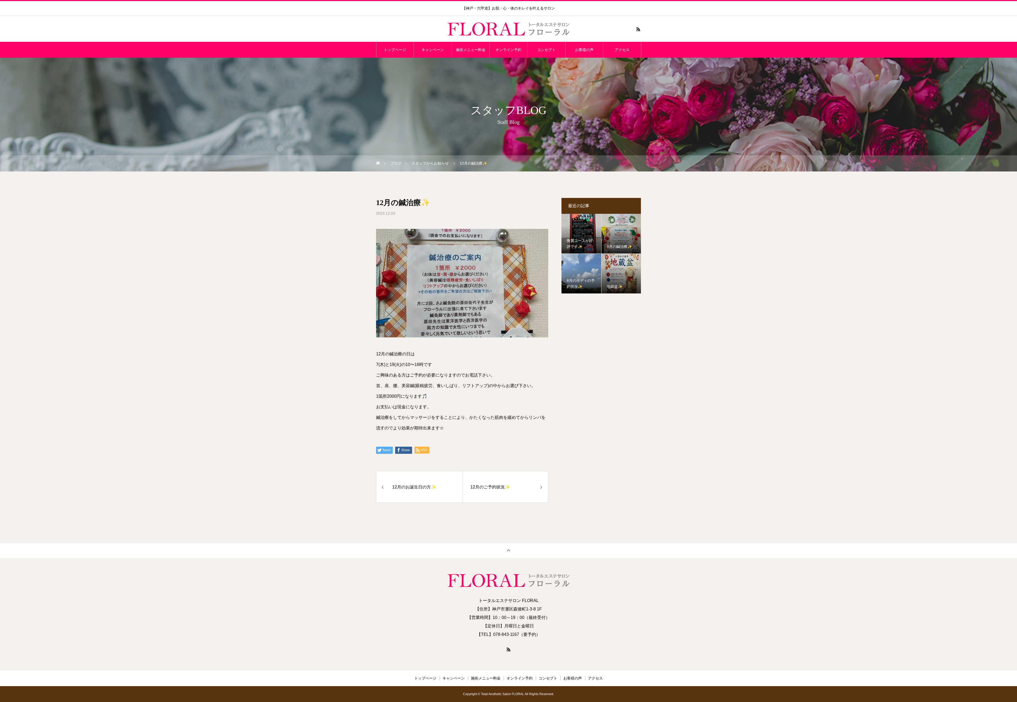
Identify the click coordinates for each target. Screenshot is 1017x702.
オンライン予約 (508, 50)
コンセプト (546, 50)
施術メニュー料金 (470, 50)
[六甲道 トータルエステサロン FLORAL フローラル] (508, 29)
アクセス (622, 50)
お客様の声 (584, 50)
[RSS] (638, 29)
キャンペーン (433, 50)
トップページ (395, 50)
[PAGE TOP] (508, 550)
